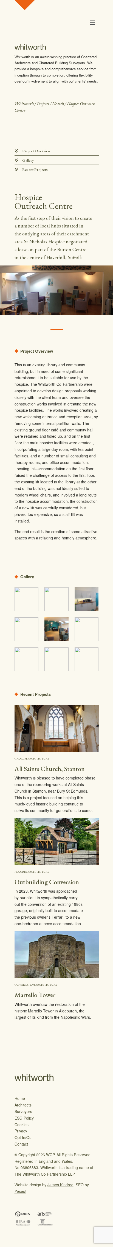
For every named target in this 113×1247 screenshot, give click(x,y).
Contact (21, 1144)
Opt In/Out (24, 1137)
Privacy (21, 1131)
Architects (23, 1105)
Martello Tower (35, 995)
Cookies (22, 1124)
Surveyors (23, 1111)
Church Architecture (32, 758)
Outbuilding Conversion (47, 882)
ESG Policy (24, 1118)
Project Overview (36, 150)
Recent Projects (35, 169)
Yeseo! (20, 1191)
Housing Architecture (32, 872)
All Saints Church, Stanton (50, 768)
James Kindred (60, 1184)
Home (20, 1098)
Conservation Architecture (36, 984)
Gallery (28, 160)
